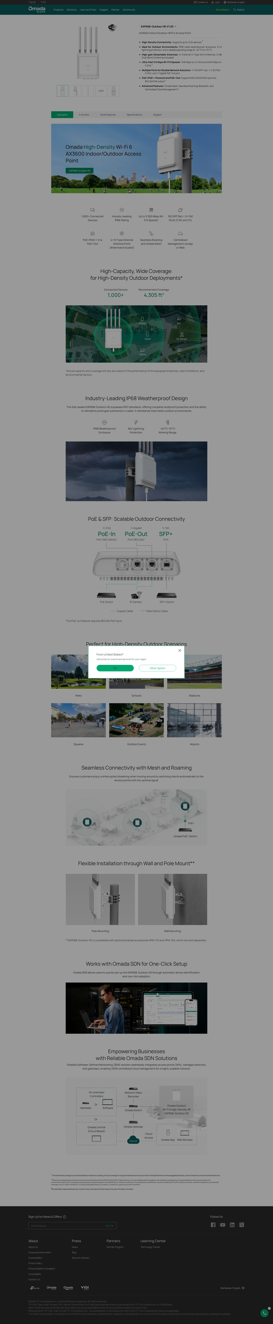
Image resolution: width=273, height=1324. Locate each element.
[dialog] (136, 662)
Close (179, 650)
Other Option (157, 668)
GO (115, 668)
